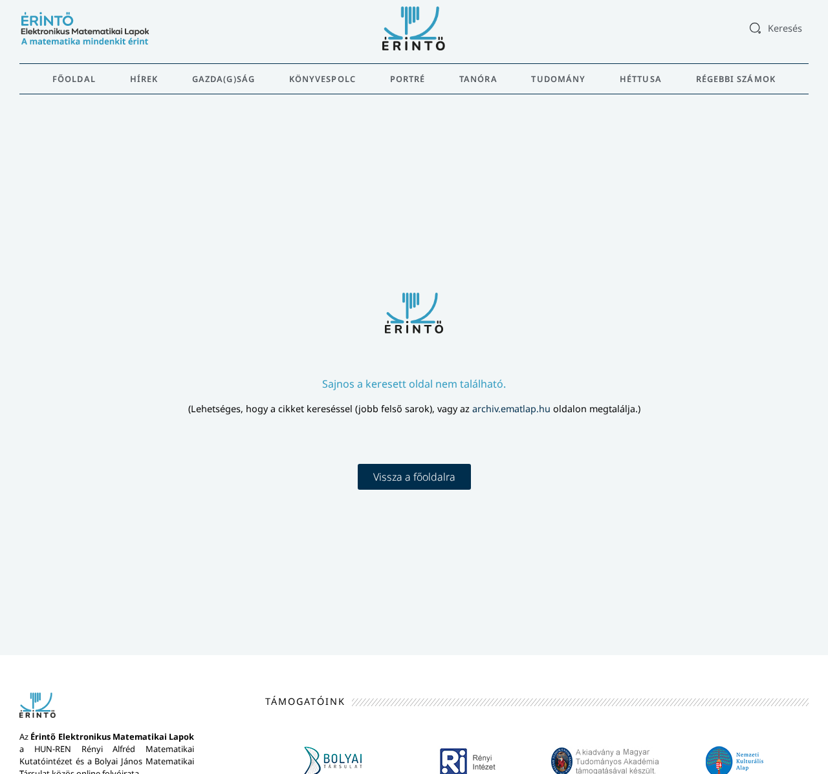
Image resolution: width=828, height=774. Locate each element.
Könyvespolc (322, 79)
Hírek (144, 79)
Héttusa (641, 79)
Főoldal (74, 79)
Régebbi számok (736, 79)
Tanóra (478, 79)
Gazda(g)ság (223, 79)
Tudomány (558, 79)
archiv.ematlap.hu (512, 409)
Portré (408, 79)
